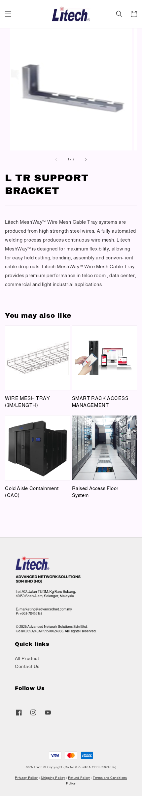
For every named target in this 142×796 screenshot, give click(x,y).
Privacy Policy (26, 777)
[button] (8, 14)
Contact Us (27, 666)
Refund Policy (79, 777)
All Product (27, 658)
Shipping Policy (53, 777)
